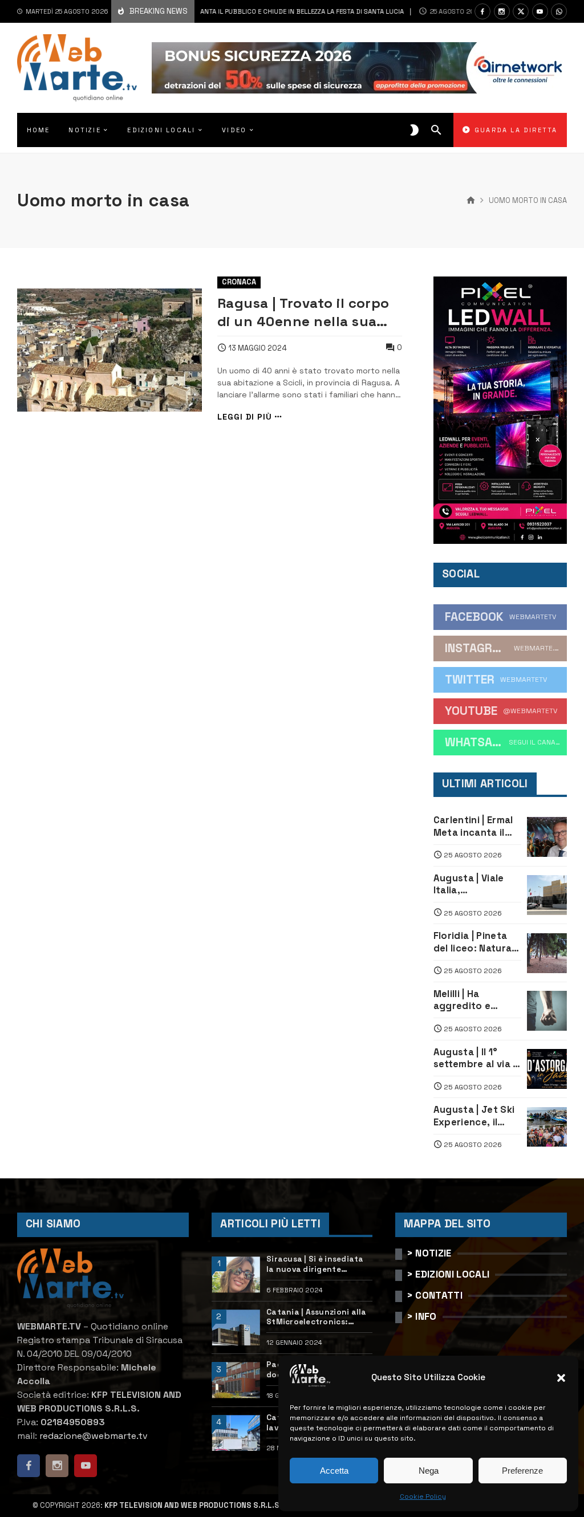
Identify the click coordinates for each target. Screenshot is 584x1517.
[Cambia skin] (414, 130)
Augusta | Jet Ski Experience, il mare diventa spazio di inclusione (474, 1116)
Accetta (334, 1470)
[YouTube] (540, 11)
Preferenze (522, 1470)
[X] (521, 11)
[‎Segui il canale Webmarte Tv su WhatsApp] (559, 11)
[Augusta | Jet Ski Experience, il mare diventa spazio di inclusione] (547, 1127)
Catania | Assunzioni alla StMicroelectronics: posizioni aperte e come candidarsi (316, 1317)
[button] (561, 1378)
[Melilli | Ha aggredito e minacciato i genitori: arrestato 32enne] (547, 1011)
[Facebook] (482, 11)
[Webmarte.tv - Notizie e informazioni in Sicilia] (77, 67)
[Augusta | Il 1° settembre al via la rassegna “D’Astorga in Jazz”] (547, 1069)
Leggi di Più (244, 417)
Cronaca (239, 282)
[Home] (471, 201)
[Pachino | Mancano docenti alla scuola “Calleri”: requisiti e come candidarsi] (235, 1380)
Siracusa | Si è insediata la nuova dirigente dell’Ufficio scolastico (315, 1264)
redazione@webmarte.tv (93, 1436)
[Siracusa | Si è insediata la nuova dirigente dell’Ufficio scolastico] (235, 1274)
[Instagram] (502, 11)
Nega (429, 1470)
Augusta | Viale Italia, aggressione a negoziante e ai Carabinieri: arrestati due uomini (470, 884)
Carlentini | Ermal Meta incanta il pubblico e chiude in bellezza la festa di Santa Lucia (211, 11)
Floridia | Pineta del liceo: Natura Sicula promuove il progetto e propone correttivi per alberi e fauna (477, 942)
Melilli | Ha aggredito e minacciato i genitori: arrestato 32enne (475, 1000)
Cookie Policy (423, 1496)
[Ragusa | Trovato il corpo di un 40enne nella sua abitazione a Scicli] (109, 350)
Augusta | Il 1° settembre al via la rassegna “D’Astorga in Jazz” (477, 1058)
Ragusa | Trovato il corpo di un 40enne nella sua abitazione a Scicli (303, 312)
